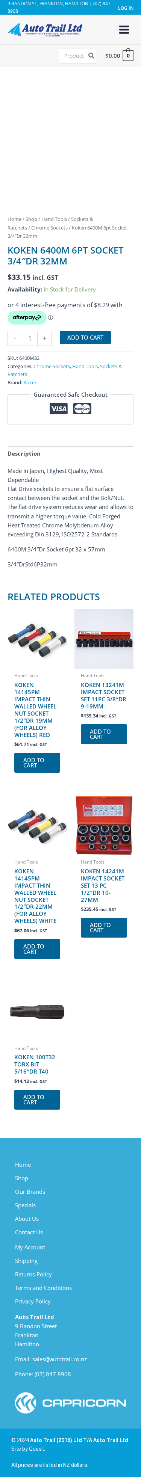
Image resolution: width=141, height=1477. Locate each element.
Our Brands (30, 1191)
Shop (31, 219)
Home (14, 219)
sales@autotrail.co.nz (59, 1359)
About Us (27, 1218)
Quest (36, 1449)
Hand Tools (54, 219)
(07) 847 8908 (53, 1374)
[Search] (92, 55)
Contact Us (29, 1232)
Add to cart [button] (33, 762)
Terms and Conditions (43, 1287)
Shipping (26, 1260)
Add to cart (85, 337)
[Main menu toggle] (124, 29)
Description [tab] (24, 453)
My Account (30, 1247)
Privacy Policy (33, 1301)
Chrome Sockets (49, 227)
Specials (25, 1205)
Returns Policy (33, 1274)
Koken (30, 382)
